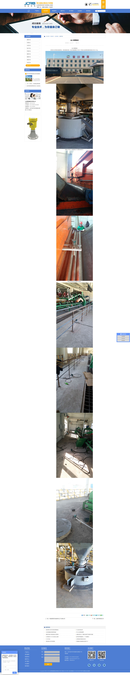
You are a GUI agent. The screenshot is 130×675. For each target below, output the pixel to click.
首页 (28, 11)
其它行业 (61, 36)
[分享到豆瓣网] (99, 665)
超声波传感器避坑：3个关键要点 (82, 636)
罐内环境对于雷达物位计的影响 (52, 634)
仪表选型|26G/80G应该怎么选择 (52, 636)
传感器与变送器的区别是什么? (82, 641)
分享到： (84, 615)
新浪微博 (93, 615)
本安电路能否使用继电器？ (51, 632)
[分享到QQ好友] (104, 665)
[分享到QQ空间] (94, 665)
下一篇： (98, 618)
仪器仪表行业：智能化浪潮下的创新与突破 (84, 634)
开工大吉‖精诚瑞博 (80, 632)
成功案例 (56, 36)
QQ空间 (89, 615)
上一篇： (55, 618)
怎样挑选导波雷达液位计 (81, 639)
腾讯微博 (98, 615)
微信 (102, 615)
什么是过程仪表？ (79, 629)
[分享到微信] (89, 665)
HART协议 (48, 639)
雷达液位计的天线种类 (50, 641)
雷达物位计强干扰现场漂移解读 (52, 629)
